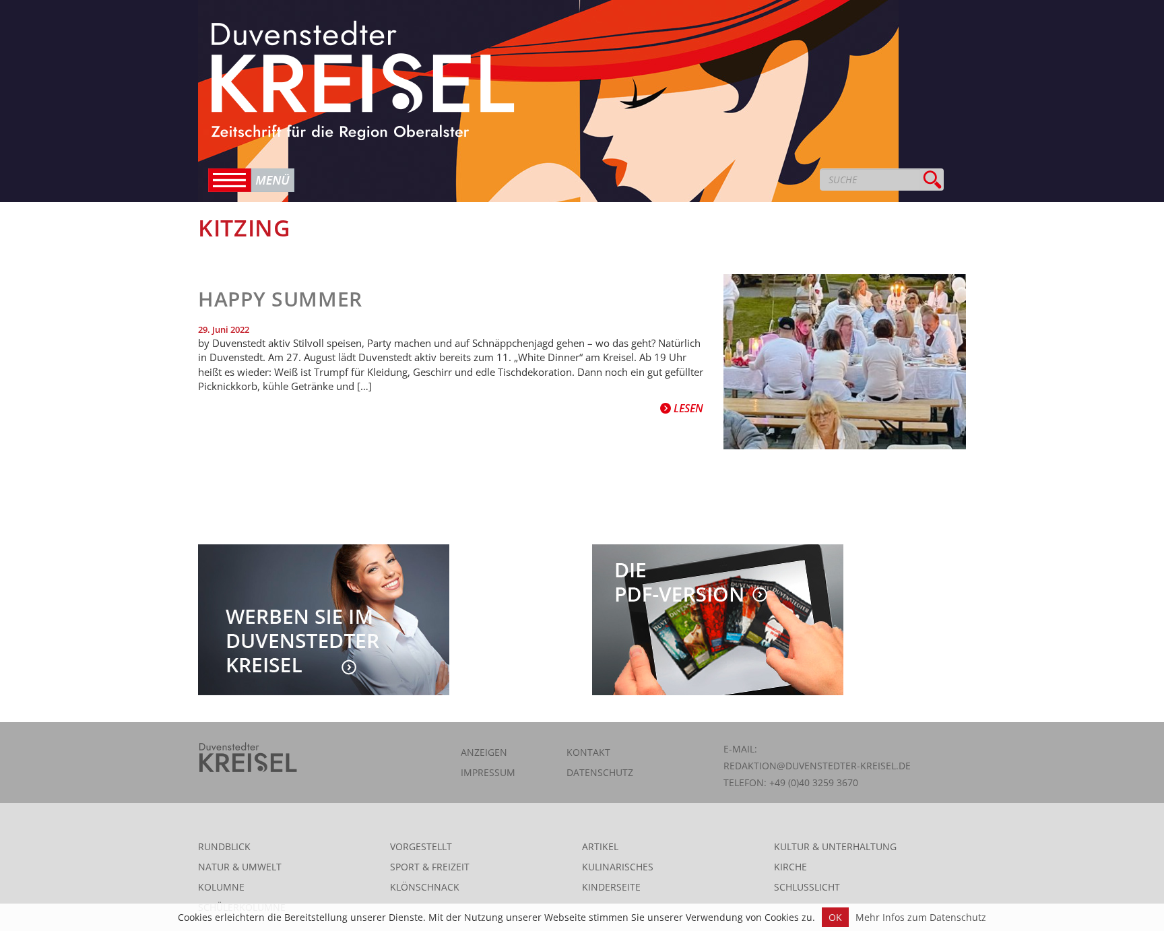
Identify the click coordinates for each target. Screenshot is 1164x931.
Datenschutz (600, 772)
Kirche (790, 866)
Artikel (600, 846)
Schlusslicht (807, 886)
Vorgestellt (421, 846)
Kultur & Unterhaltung (835, 846)
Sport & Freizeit (430, 866)
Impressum (488, 772)
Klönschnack (424, 886)
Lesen (687, 408)
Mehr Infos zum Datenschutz (920, 917)
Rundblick (224, 846)
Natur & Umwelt (240, 866)
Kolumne (221, 886)
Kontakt (588, 752)
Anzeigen (484, 752)
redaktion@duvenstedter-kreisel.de (817, 765)
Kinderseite (611, 886)
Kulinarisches (617, 866)
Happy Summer (280, 299)
